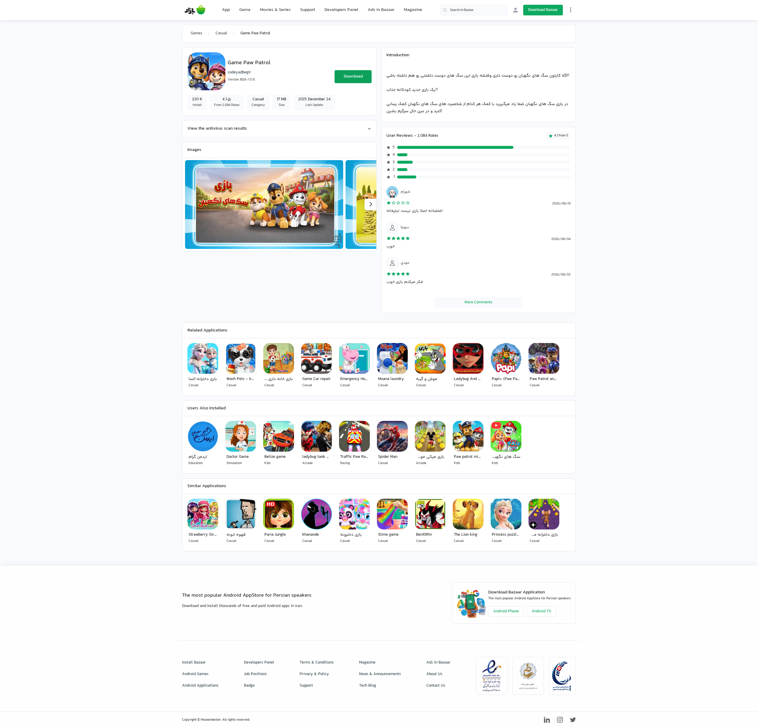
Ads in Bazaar (381, 10)
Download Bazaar (543, 10)
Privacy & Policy (314, 674)
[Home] (195, 10)
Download (353, 76)
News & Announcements (380, 674)
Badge (249, 685)
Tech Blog (367, 685)
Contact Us (435, 685)
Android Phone (506, 611)
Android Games (195, 674)
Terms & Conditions (317, 662)
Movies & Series (275, 10)
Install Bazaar (194, 662)
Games (196, 33)
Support (307, 10)
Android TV (541, 611)
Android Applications (200, 685)
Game (244, 10)
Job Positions (255, 674)
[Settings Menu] (570, 9)
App (226, 10)
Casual (221, 33)
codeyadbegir (239, 72)
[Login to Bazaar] (515, 10)
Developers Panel (341, 10)
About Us (434, 674)
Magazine (413, 10)
